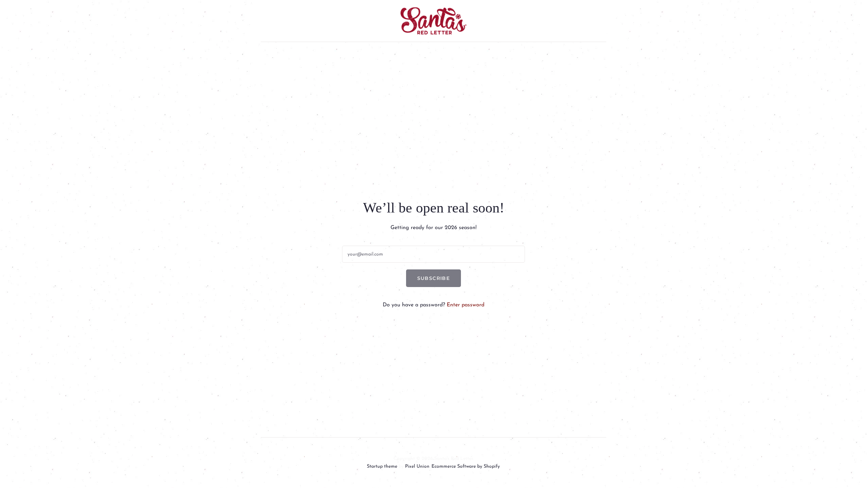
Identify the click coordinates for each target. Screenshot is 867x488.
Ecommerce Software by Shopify (465, 466)
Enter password (465, 305)
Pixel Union (417, 466)
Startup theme (382, 466)
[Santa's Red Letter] (433, 20)
